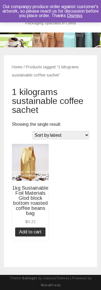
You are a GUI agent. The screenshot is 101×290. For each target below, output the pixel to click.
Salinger (29, 278)
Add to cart (30, 231)
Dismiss (74, 15)
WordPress (51, 285)
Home (17, 67)
